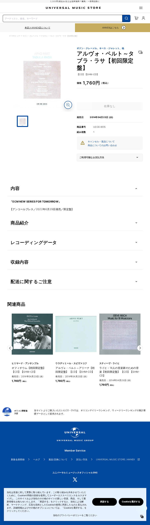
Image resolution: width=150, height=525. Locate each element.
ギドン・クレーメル (30, 36)
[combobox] (66, 18)
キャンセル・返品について (101, 141)
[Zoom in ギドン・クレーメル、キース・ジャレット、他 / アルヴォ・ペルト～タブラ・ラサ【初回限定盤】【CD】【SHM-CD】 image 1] (68, 105)
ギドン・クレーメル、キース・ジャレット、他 (100, 48)
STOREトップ (14, 36)
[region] (37, 27)
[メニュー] (141, 8)
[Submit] (126, 18)
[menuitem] (42, 141)
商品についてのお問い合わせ (102, 145)
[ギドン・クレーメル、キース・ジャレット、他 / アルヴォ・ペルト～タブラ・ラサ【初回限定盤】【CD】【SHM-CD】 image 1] (42, 79)
